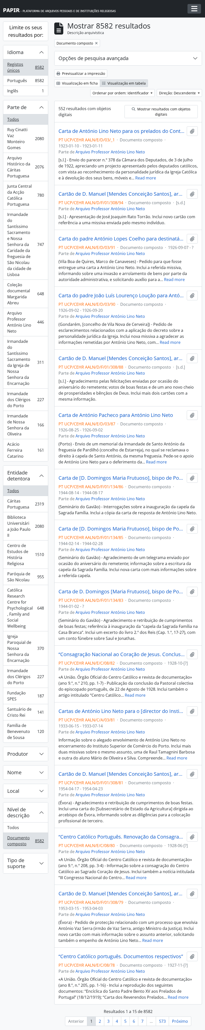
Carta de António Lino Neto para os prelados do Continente (121, 131)
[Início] (61, 9)
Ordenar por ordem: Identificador (121, 93)
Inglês (25, 92)
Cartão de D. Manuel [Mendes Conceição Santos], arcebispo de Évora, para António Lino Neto (121, 194)
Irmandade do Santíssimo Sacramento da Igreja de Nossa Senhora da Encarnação (25, 362)
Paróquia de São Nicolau (25, 577)
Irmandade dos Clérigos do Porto (25, 399)
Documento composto (25, 841)
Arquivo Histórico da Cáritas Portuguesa (25, 167)
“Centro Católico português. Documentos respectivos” (120, 956)
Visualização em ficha (79, 83)
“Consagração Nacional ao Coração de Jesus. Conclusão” (121, 654)
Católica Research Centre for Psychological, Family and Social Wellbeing (25, 608)
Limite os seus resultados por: (25, 31)
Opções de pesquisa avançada (93, 58)
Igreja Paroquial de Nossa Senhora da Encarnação (25, 648)
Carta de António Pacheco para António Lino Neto (115, 415)
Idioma (15, 52)
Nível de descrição (18, 812)
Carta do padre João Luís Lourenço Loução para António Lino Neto (121, 296)
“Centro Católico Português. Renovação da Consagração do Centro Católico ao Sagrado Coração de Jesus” (121, 837)
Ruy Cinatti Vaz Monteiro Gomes (25, 138)
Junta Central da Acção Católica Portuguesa (25, 195)
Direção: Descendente (178, 93)
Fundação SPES (25, 696)
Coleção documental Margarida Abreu (25, 294)
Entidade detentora (18, 475)
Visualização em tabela (126, 83)
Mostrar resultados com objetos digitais (163, 112)
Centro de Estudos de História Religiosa (25, 554)
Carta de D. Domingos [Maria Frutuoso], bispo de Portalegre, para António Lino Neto (121, 592)
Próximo (180, 1021)
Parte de (16, 107)
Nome (14, 772)
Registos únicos (25, 67)
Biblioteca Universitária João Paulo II (25, 526)
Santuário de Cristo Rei (25, 712)
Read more (145, 178)
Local (13, 791)
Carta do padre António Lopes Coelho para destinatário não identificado (121, 239)
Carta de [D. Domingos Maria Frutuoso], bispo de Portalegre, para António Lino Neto (121, 478)
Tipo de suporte (16, 863)
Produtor (17, 753)
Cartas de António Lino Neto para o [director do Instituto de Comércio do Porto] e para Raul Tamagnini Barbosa (121, 711)
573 (162, 1021)
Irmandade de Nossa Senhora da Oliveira (25, 425)
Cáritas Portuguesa (25, 504)
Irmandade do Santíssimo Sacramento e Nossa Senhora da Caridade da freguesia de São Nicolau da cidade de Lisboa (25, 244)
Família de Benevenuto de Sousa (25, 731)
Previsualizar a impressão (83, 73)
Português (25, 82)
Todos (13, 119)
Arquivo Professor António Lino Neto (25, 322)
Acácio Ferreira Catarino (25, 450)
